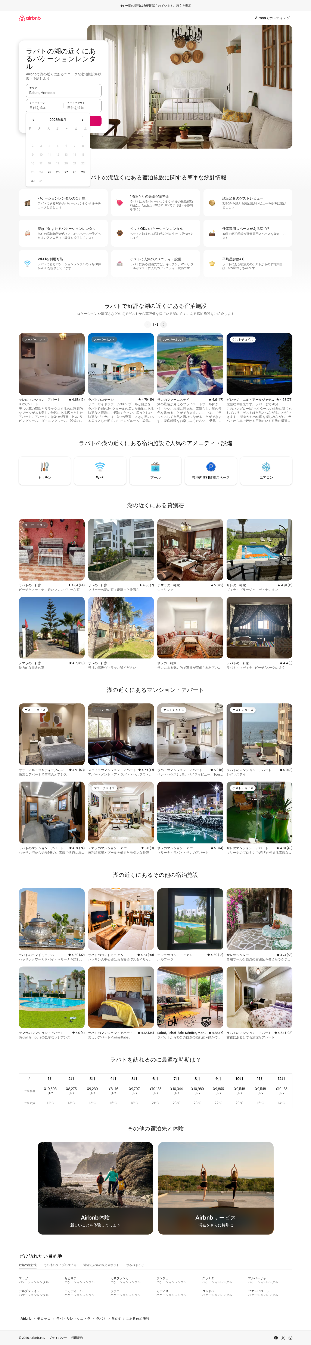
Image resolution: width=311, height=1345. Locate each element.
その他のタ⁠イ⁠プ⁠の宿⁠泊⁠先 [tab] (60, 1265)
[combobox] (63, 92)
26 (57, 172)
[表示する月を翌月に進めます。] (82, 120)
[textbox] (44, 107)
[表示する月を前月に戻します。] (33, 120)
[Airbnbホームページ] (30, 18)
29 (83, 172)
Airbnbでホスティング (272, 18)
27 (66, 172)
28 (74, 172)
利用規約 (77, 1338)
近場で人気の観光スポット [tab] (101, 1265)
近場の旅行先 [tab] (28, 1265)
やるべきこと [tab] (135, 1265)
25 (49, 172)
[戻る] (147, 324)
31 (41, 181)
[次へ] (163, 324)
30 (33, 181)
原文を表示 (183, 5)
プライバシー (58, 1338)
